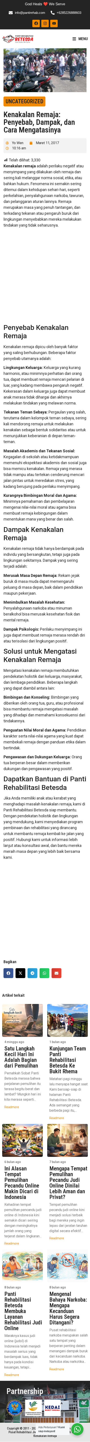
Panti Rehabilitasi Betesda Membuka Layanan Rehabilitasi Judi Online (23, 1311)
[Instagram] (45, 23)
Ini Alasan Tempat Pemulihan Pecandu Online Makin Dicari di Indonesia (21, 1182)
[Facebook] (36, 23)
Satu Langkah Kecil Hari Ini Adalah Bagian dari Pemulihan (21, 1057)
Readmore (11, 1107)
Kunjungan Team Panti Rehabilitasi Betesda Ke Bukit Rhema (67, 1060)
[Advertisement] (45, 276)
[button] (8, 973)
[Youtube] (54, 23)
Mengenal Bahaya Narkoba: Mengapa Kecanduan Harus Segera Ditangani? (68, 1308)
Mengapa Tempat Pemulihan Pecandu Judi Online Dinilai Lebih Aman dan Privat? (68, 1182)
